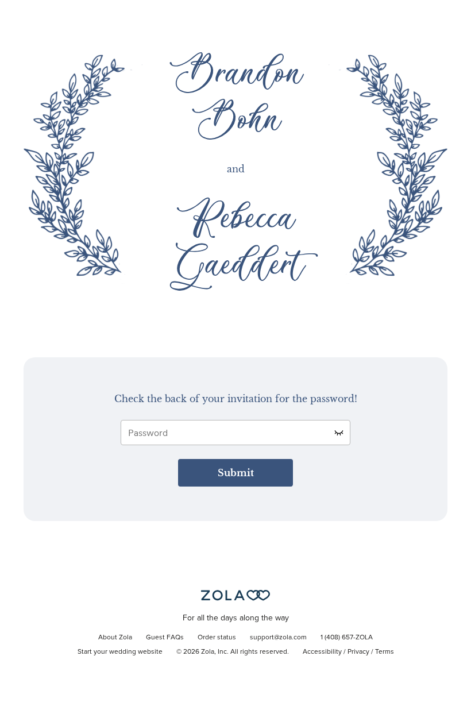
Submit (236, 473)
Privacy (358, 652)
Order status (217, 637)
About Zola (115, 637)
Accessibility (322, 652)
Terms (384, 652)
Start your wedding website (120, 652)
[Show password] (338, 432)
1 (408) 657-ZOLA (347, 637)
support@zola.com (278, 637)
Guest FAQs (165, 637)
